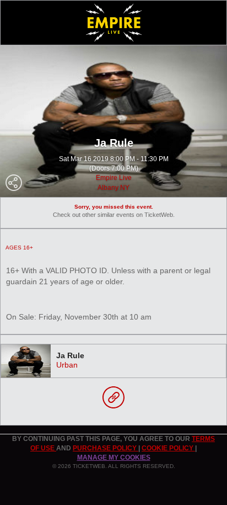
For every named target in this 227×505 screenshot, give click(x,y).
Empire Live (114, 178)
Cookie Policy (168, 448)
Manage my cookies (113, 457)
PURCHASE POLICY (105, 448)
